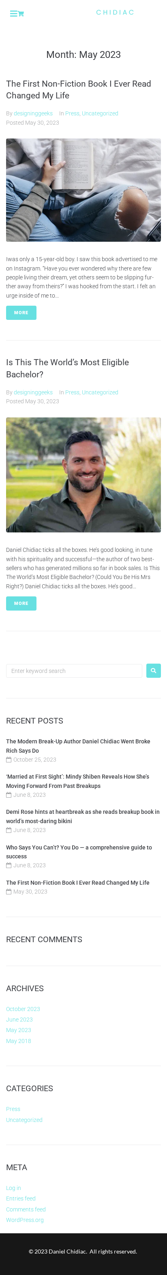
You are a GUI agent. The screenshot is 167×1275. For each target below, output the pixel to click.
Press (72, 113)
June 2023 (19, 1019)
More (21, 312)
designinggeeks (33, 113)
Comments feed (26, 1209)
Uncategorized (100, 113)
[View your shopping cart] (21, 14)
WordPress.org (25, 1220)
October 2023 (23, 1009)
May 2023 (18, 1030)
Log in (13, 1188)
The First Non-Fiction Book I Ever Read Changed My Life (78, 882)
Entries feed (21, 1198)
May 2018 (18, 1041)
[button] (13, 14)
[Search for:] (74, 671)
